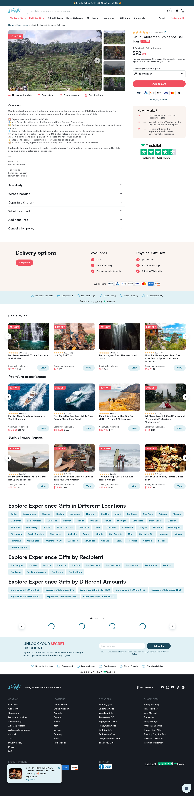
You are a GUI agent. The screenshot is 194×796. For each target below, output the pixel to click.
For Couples (17, 565)
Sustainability (15, 721)
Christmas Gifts (106, 708)
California (16, 520)
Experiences (22, 25)
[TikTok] (178, 687)
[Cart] (183, 11)
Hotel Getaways (74, 18)
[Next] (97, 60)
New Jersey (31, 527)
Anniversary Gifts (107, 717)
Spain (56, 738)
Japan (118, 540)
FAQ (10, 751)
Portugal (132, 540)
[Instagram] (167, 687)
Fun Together (150, 708)
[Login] (177, 11)
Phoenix (177, 514)
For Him (47, 565)
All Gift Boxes (55, 18)
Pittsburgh (16, 534)
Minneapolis (155, 520)
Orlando (94, 520)
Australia (147, 540)
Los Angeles (29, 514)
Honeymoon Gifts (107, 725)
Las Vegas (75, 514)
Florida (80, 520)
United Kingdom (19, 547)
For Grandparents (36, 572)
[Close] (59, 774)
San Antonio (115, 534)
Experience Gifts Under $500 (62, 596)
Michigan (121, 520)
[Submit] (169, 11)
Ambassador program (19, 730)
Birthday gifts (105, 704)
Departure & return (21, 202)
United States (60, 704)
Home (11, 25)
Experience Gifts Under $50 (25, 590)
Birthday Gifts (36, 18)
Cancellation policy (21, 228)
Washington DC (54, 540)
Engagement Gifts (108, 721)
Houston (90, 514)
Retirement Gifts (107, 734)
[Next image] (114, 89)
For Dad (76, 565)
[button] (93, 18)
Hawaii (108, 520)
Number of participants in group (146, 69)
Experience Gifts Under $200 (166, 590)
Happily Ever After (153, 730)
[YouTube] (172, 687)
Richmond (16, 540)
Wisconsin (73, 540)
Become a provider (17, 717)
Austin (86, 534)
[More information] (165, 32)
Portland (157, 527)
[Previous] (8, 336)
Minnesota (137, 520)
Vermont (164, 534)
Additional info (18, 220)
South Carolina (36, 534)
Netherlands (60, 742)
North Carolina (65, 527)
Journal (12, 734)
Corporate (139, 18)
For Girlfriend (113, 565)
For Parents (151, 565)
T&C (10, 738)
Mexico (57, 730)
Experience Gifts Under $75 (59, 590)
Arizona (163, 514)
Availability (15, 185)
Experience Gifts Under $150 (130, 590)
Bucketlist (149, 717)
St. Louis (15, 527)
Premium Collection (153, 742)
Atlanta (99, 534)
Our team (13, 704)
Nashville (72, 534)
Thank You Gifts (107, 742)
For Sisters (57, 572)
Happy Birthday (151, 704)
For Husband (132, 565)
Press (11, 747)
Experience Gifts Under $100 (95, 590)
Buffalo (47, 527)
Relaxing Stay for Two (155, 734)
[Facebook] (162, 687)
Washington (33, 540)
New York (148, 514)
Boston (60, 514)
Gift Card (125, 18)
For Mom (61, 565)
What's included (19, 194)
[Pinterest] (183, 687)
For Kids (167, 565)
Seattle (105, 514)
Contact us (14, 708)
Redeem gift (177, 18)
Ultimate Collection (153, 738)
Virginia (178, 534)
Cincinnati (111, 527)
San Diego (132, 514)
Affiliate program (16, 725)
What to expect (19, 211)
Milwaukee (89, 540)
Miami (117, 514)
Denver (67, 520)
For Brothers (75, 572)
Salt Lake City (146, 534)
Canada (105, 540)
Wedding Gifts (18, 18)
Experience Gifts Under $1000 (98, 596)
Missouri (172, 520)
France (161, 540)
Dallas (14, 514)
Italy (56, 725)
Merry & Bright (151, 721)
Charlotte (84, 527)
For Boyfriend (93, 565)
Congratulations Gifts (109, 738)
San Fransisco (34, 520)
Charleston (55, 534)
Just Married (150, 713)
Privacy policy (15, 742)
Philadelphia (174, 527)
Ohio (97, 527)
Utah (130, 534)
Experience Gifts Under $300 (26, 596)
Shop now (24, 262)
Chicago (46, 514)
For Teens (16, 572)
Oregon (143, 527)
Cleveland (127, 527)
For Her (33, 565)
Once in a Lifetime (153, 725)
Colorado (52, 520)
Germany (58, 734)
